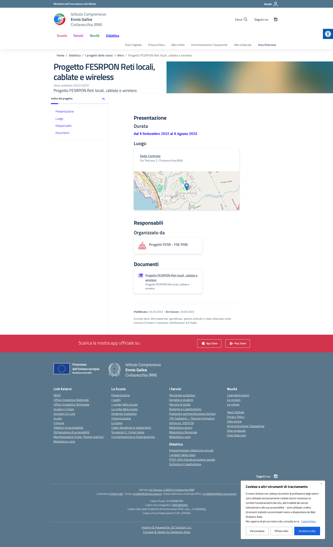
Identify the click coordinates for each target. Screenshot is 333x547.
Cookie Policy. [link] (308, 521)
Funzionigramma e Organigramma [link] (133, 436)
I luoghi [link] (116, 399)
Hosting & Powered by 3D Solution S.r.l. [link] (166, 527)
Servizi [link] (78, 35)
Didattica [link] (112, 35)
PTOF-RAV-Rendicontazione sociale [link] (192, 459)
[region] (282, 509)
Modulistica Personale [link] (183, 432)
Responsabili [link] (63, 125)
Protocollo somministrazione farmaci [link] (192, 413)
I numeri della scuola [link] (124, 404)
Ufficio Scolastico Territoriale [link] (71, 404)
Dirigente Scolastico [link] (124, 413)
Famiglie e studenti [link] (181, 399)
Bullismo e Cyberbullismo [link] (185, 409)
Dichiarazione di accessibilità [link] (71, 432)
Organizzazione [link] (121, 418)
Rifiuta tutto (281, 531)
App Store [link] (212, 343)
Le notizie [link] (233, 404)
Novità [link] (94, 35)
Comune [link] (59, 423)
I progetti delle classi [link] (182, 455)
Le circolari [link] (233, 399)
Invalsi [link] (58, 418)
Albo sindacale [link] (242, 45)
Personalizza (257, 531)
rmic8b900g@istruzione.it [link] (147, 494)
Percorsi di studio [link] (180, 404)
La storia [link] (116, 423)
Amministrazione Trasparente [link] (209, 45)
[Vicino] (321, 483)
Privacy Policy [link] (156, 45)
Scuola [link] (62, 35)
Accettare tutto (307, 531)
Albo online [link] (178, 45)
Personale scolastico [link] (182, 395)
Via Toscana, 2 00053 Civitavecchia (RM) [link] (171, 490)
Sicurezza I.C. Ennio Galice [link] (127, 432)
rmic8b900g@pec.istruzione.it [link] (219, 494)
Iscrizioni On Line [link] (64, 413)
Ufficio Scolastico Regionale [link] (71, 399)
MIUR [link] (57, 395)
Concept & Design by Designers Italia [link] (166, 532)
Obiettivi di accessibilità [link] (68, 427)
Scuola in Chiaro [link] (64, 409)
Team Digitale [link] (133, 45)
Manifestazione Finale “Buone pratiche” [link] (79, 436)
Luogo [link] (59, 118)
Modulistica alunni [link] (180, 427)
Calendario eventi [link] (238, 395)
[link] (328, 34)
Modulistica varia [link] (64, 441)
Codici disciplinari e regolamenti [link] (131, 427)
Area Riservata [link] (267, 45)
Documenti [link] (62, 132)
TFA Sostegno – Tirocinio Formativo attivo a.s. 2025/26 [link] (191, 420)
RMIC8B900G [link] (180, 505)
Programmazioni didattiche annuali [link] (191, 450)
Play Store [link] (240, 343)
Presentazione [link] (65, 111)
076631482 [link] (116, 494)
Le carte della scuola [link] (124, 409)
